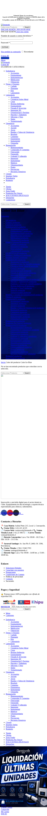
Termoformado (16, 121)
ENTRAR (5, 47)
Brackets (14, 134)
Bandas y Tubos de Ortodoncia (22, 132)
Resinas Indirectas (17, 104)
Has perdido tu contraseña (11, 52)
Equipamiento (16, 75)
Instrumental (15, 141)
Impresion (14, 158)
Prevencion (15, 169)
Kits (12, 91)
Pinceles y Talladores (19, 115)
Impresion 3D (16, 110)
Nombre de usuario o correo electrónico (17, 36)
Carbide (14, 86)
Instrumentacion (17, 77)
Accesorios (15, 73)
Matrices (14, 163)
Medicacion (15, 80)
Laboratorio (15, 93)
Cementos (14, 137)
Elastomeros (15, 139)
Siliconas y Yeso (17, 117)
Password (5, 43)
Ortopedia (14, 143)
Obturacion (15, 82)
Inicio (3, 362)
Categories (5, 216)
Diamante (14, 88)
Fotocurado (15, 152)
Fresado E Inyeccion (18, 108)
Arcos (13, 130)
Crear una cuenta (22, 32)
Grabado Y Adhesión (19, 156)
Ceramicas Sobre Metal (19, 99)
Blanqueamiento (17, 147)
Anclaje (14, 128)
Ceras (13, 102)
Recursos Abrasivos (18, 172)
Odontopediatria (17, 165)
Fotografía (14, 154)
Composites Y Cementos (20, 150)
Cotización (5, 58)
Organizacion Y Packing (20, 112)
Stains (13, 119)
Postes (13, 167)
